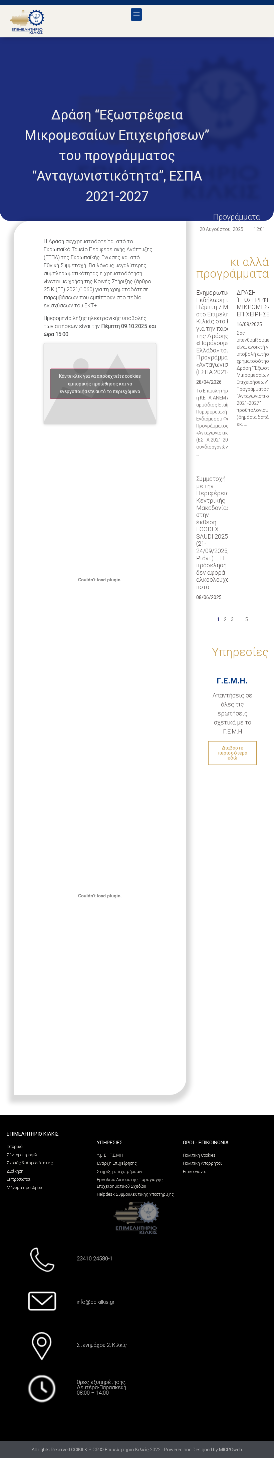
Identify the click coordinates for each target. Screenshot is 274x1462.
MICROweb (230, 1449)
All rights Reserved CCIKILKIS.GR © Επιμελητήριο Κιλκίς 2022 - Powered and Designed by (125, 1449)
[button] (136, 14)
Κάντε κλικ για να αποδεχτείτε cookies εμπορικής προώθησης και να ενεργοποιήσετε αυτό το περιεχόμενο (100, 383)
